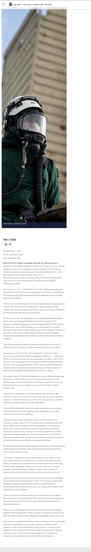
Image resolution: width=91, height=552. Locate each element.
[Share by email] (10, 244)
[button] (3, 4)
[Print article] (5, 244)
